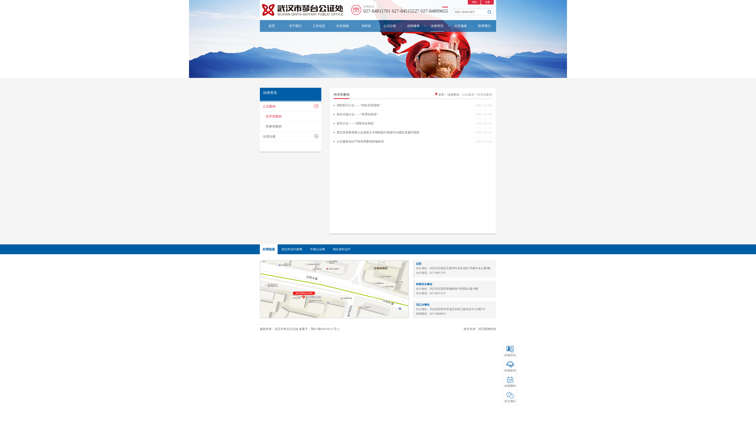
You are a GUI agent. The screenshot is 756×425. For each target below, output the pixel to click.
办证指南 (342, 26)
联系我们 (484, 26)
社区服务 (460, 26)
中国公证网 (317, 249)
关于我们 (295, 26)
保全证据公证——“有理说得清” (357, 114)
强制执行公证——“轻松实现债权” (359, 105)
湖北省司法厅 (341, 249)
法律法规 (269, 136)
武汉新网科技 (487, 329)
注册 (487, 2)
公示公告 (390, 26)
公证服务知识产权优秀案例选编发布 (360, 141)
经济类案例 (274, 116)
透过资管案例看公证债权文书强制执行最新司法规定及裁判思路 (378, 132)
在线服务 (413, 26)
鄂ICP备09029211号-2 (325, 329)
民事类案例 (274, 126)
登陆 (474, 2)
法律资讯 (437, 26)
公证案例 (269, 106)
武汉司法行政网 (292, 249)
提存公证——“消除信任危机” (356, 123)
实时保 (366, 26)
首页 (272, 26)
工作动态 (319, 26)
